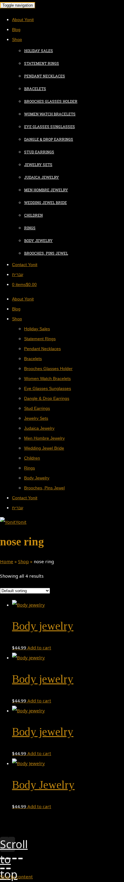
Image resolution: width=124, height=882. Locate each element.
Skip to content (16, 877)
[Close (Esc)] (2, 858)
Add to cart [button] (39, 648)
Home (6, 561)
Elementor (27, 835)
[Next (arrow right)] (8, 868)
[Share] (8, 858)
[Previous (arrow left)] (2, 868)
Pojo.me (24, 831)
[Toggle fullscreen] (14, 858)
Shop (23, 561)
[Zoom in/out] (20, 858)
